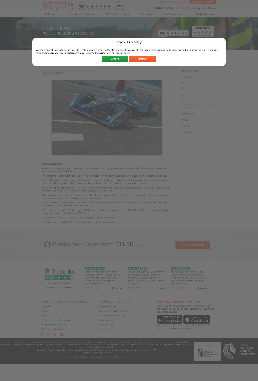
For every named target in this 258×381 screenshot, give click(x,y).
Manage (142, 59)
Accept (115, 59)
